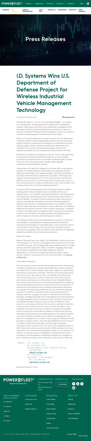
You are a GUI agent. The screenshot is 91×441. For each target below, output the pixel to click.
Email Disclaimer (35, 434)
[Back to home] (12, 3)
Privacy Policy (25, 434)
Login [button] (81, 3)
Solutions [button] (29, 3)
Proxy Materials (82, 10)
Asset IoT (7, 411)
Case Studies (50, 399)
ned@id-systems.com (38, 352)
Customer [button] (50, 3)
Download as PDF (69, 117)
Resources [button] (60, 3)
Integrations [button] (39, 3)
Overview (5, 10)
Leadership (71, 404)
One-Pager (50, 404)
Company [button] (70, 3)
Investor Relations (74, 414)
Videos (48, 423)
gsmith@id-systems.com (39, 362)
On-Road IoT (8, 402)
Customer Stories (52, 428)
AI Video (6, 416)
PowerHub (28, 404)
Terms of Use (45, 434)
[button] (88, 3)
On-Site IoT (7, 406)
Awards (70, 399)
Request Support (31, 409)
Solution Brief (50, 418)
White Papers (51, 409)
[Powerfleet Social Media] (73, 383)
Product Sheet (51, 414)
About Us (71, 409)
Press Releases (14, 10)
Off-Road (7, 421)
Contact (64, 384)
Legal (17, 434)
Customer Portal (31, 399)
